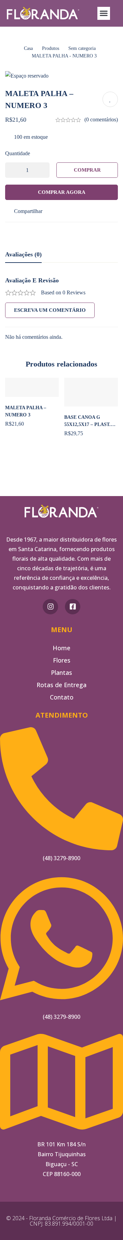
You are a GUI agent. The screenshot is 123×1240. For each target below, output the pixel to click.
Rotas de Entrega (61, 685)
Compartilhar (28, 211)
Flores (61, 660)
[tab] (23, 254)
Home (61, 648)
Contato (61, 697)
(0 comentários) (101, 119)
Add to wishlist (110, 99)
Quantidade (17, 153)
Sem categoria (82, 48)
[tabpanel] (61, 309)
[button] (103, 13)
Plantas (61, 672)
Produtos (50, 48)
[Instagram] (50, 606)
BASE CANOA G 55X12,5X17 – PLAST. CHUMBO (87, 424)
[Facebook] (72, 606)
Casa (28, 48)
